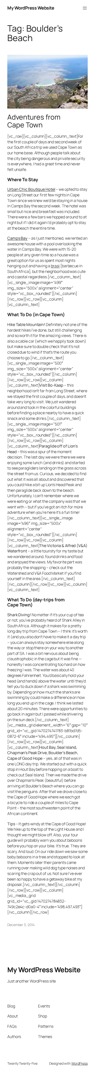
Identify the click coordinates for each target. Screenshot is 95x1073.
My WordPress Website (30, 8)
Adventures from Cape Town (33, 121)
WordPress (79, 1063)
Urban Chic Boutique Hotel (31, 189)
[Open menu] (85, 8)
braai (55, 265)
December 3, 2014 (20, 924)
